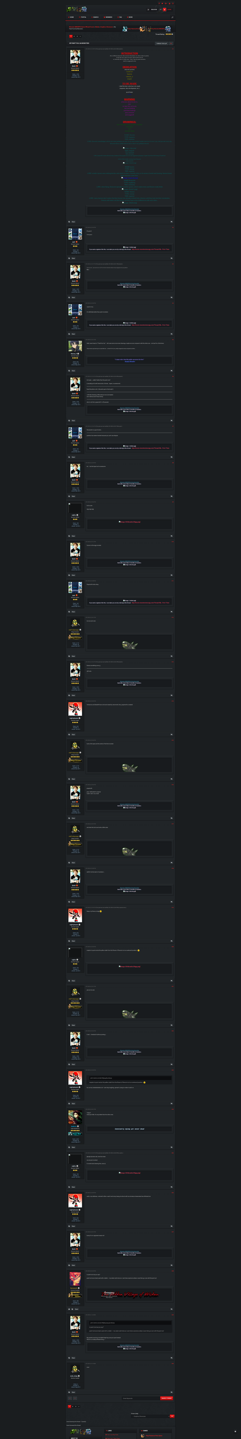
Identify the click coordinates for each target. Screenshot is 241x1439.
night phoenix (123, 907)
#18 (173, 868)
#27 (173, 1232)
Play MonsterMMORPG (158, 29)
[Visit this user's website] (69, 1309)
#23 (173, 1070)
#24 (173, 1109)
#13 (173, 662)
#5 (173, 339)
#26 (173, 1192)
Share (73, 221)
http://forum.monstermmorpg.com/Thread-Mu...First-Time (150, 249)
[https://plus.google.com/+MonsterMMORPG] (166, 3)
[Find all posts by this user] (69, 221)
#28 (173, 1271)
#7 (173, 426)
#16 (173, 784)
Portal (83, 17)
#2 (173, 227)
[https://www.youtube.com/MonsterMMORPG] (169, 3)
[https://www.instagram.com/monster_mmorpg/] (173, 3)
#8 (173, 462)
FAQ (120, 17)
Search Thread (167, 1398)
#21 (173, 986)
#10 (173, 541)
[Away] (77, 66)
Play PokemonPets (133, 29)
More (131, 17)
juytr (121, 426)
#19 (173, 907)
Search (95, 17)
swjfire (121, 1153)
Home (72, 17)
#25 (173, 1153)
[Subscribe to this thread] (171, 44)
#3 (173, 264)
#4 (173, 303)
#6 (173, 376)
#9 (173, 502)
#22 (173, 1031)
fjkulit (121, 48)
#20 (173, 946)
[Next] (80, 36)
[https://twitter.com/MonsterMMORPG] (162, 3)
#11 (173, 581)
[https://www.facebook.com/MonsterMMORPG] (159, 3)
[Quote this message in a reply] (171, 221)
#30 (173, 1363)
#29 (173, 1315)
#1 (173, 49)
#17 (173, 824)
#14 (173, 701)
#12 (173, 617)
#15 (173, 740)
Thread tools (161, 43)
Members (108, 17)
